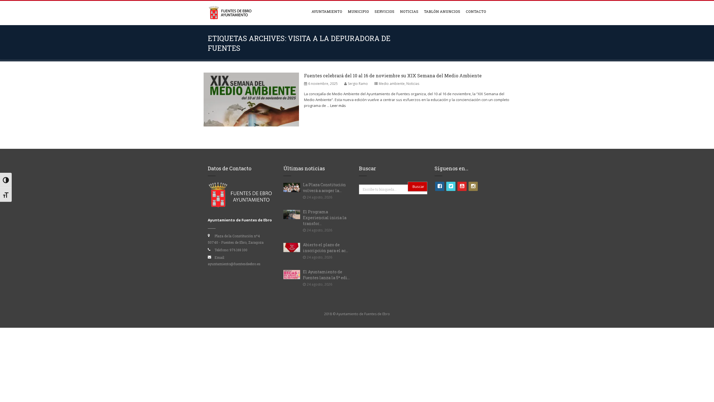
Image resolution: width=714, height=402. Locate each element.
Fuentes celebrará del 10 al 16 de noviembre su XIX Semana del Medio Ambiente (393, 75)
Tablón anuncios (442, 11)
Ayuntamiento (327, 11)
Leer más (338, 105)
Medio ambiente (392, 84)
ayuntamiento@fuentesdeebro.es (234, 264)
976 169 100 (238, 250)
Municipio (358, 11)
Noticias (409, 11)
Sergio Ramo (358, 84)
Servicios (384, 11)
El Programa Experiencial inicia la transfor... (324, 217)
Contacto (476, 11)
